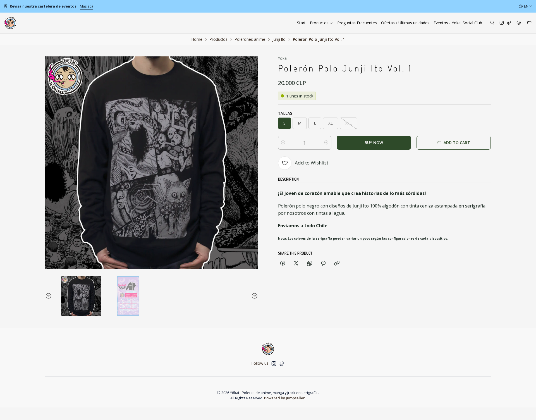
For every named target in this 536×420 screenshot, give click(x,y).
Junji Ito (279, 39)
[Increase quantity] (326, 142)
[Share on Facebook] (282, 263)
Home (197, 39)
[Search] (492, 23)
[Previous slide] (49, 296)
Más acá (86, 6)
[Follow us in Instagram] (501, 23)
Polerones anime (250, 39)
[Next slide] (254, 296)
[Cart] (529, 23)
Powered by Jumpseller (284, 397)
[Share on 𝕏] (296, 263)
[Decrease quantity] (283, 142)
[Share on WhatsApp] (309, 263)
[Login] (518, 23)
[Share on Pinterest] (323, 263)
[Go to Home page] (10, 23)
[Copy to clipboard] (336, 263)
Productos (219, 39)
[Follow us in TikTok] (509, 23)
